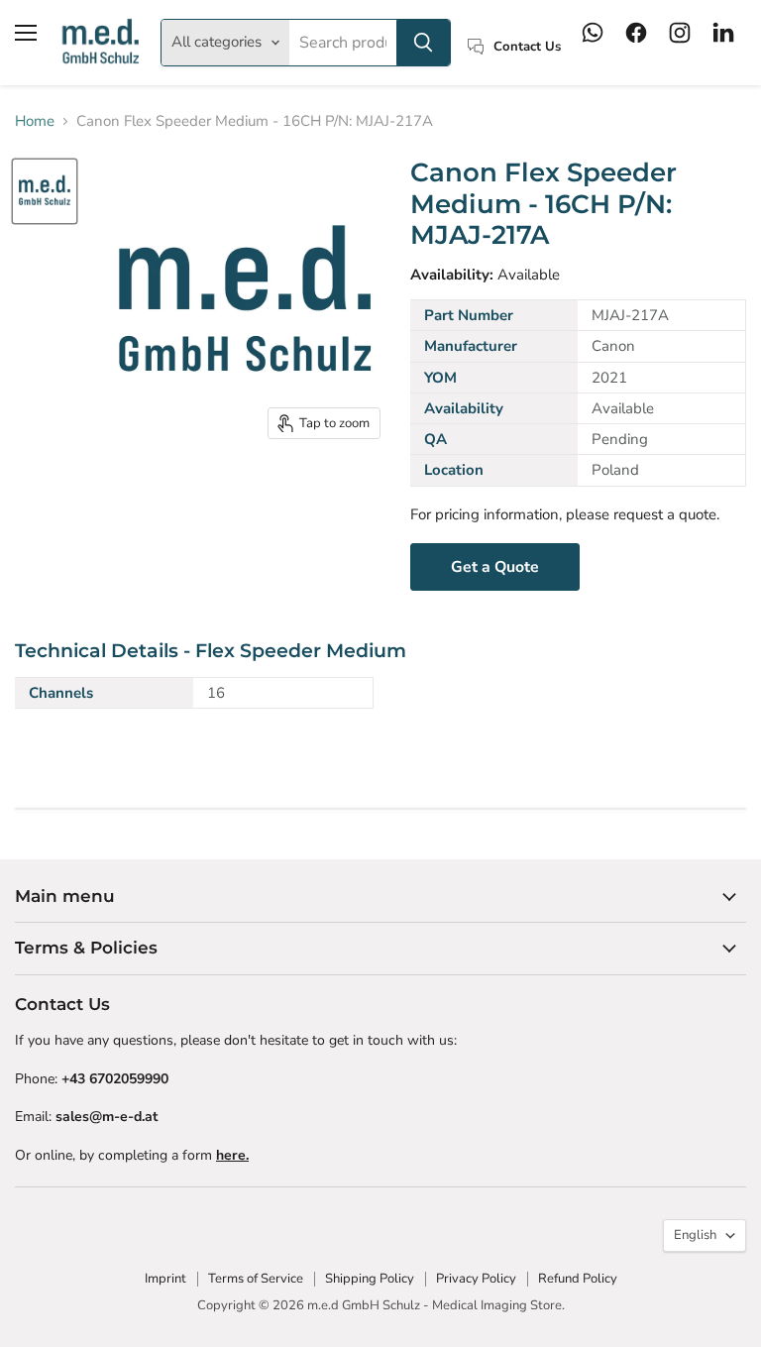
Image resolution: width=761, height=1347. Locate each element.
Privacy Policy (476, 1279)
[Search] (423, 42)
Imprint (165, 1279)
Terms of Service (255, 1279)
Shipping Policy (369, 1279)
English (695, 1235)
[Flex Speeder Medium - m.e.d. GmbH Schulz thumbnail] (44, 191)
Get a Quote (495, 567)
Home (34, 121)
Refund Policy (577, 1279)
